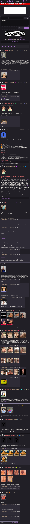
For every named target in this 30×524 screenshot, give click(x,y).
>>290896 (8, 518)
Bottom (8, 47)
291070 (18, 219)
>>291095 (3, 257)
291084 (18, 284)
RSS (14, 47)
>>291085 (3, 98)
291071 (18, 227)
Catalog (26, 1)
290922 (18, 516)
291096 (18, 345)
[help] (10, 1)
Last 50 (26, 50)
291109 (20, 297)
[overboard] (7, 1)
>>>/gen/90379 (7, 401)
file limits (23, 39)
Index (2, 47)
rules (10, 39)
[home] (1, 1)
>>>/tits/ (27, 179)
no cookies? (21, 37)
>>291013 (3, 221)
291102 (18, 70)
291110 (18, 254)
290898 (18, 504)
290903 (18, 511)
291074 (18, 117)
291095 (15, 236)
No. (16, 70)
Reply (24, 50)
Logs (11, 47)
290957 (18, 486)
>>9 (27, 185)
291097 (18, 356)
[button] (29, 50)
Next (13, 522)
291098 (18, 367)
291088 (18, 96)
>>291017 (3, 238)
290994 (15, 448)
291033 (18, 279)
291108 (18, 249)
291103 (18, 377)
